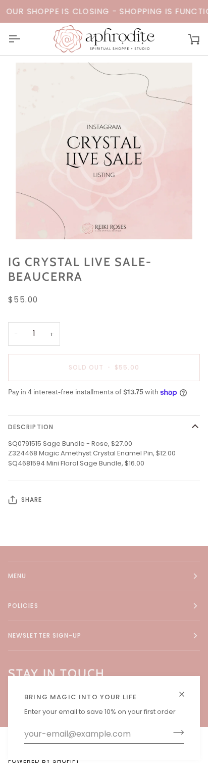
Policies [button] (23, 605)
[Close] (186, 690)
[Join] (175, 733)
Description (31, 427)
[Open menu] (23, 39)
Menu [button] (17, 576)
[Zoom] (104, 151)
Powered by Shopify (44, 760)
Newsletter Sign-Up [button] (44, 635)
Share (31, 499)
